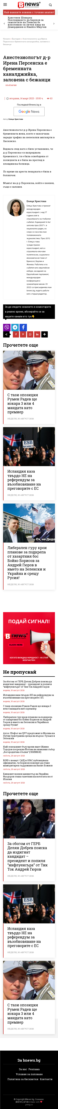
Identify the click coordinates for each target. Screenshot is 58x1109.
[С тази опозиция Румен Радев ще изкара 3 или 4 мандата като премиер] (29, 370)
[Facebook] (16, 334)
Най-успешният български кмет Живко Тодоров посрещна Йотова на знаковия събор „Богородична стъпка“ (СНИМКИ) (29, 749)
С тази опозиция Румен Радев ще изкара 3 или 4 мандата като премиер (22, 403)
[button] (51, 5)
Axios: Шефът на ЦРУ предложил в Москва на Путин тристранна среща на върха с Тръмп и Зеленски (29, 736)
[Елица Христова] (15, 247)
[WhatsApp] (30, 334)
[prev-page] (4, 24)
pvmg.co (29, 1104)
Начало (6, 38)
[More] (44, 334)
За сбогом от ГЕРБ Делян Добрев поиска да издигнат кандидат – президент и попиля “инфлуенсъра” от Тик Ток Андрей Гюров (27, 684)
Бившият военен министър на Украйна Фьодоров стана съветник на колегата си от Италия (28, 776)
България (16, 38)
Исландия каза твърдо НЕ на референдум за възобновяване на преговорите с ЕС (24, 480)
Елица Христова (16, 119)
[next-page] (54, 24)
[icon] (7, 328)
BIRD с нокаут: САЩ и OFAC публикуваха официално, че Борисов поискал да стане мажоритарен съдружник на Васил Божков (28, 763)
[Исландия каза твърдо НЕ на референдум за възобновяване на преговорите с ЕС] (29, 446)
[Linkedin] (37, 334)
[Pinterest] (23, 334)
